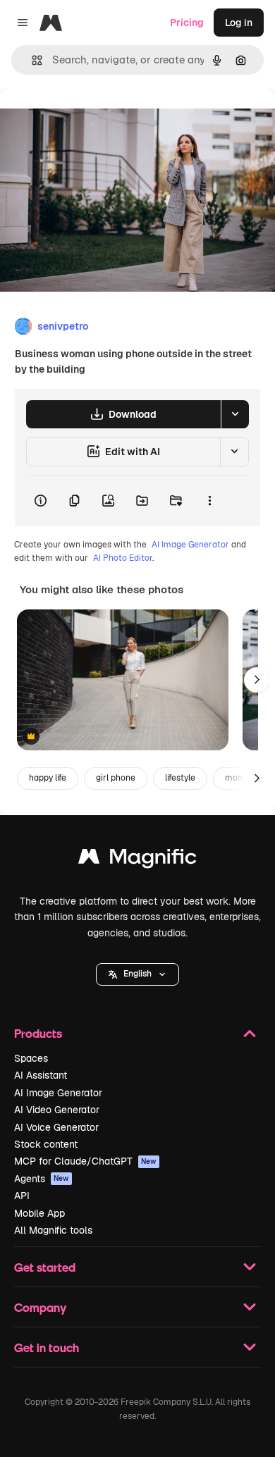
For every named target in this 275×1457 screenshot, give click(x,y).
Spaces (31, 1058)
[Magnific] (137, 860)
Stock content (46, 1144)
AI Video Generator (56, 1109)
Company (40, 1307)
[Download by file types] (235, 414)
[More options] (209, 501)
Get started (44, 1267)
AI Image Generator (190, 544)
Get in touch (46, 1347)
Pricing (187, 22)
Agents (41, 1178)
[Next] (256, 679)
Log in (238, 22)
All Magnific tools (53, 1230)
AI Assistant (40, 1075)
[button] (137, 974)
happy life (47, 777)
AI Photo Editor (122, 558)
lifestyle (180, 777)
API (22, 1195)
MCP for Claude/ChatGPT (85, 1161)
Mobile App (39, 1213)
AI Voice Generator (56, 1127)
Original (90, 121)
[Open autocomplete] (31, 60)
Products (38, 1033)
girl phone (115, 777)
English (137, 973)
